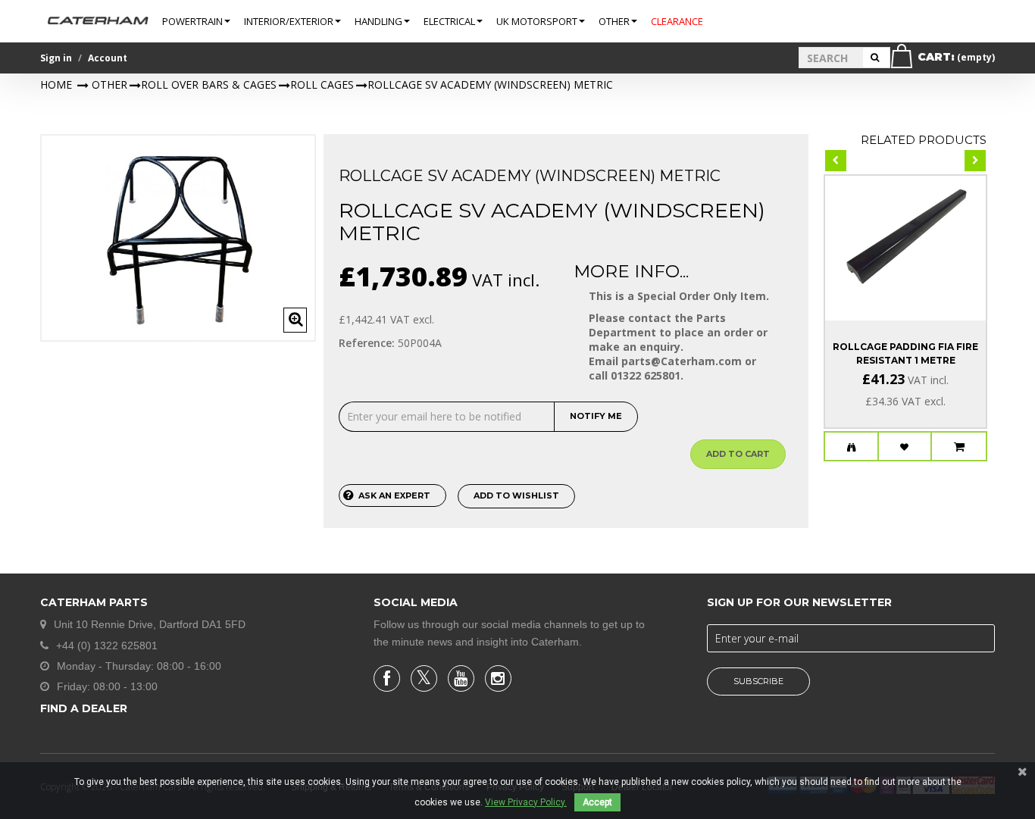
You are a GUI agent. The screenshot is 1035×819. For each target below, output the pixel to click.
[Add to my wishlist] (905, 447)
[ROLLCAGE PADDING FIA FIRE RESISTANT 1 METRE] (905, 234)
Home (56, 84)
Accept (597, 802)
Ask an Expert (394, 495)
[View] (851, 447)
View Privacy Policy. (526, 802)
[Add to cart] (959, 447)
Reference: (367, 343)
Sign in (56, 58)
